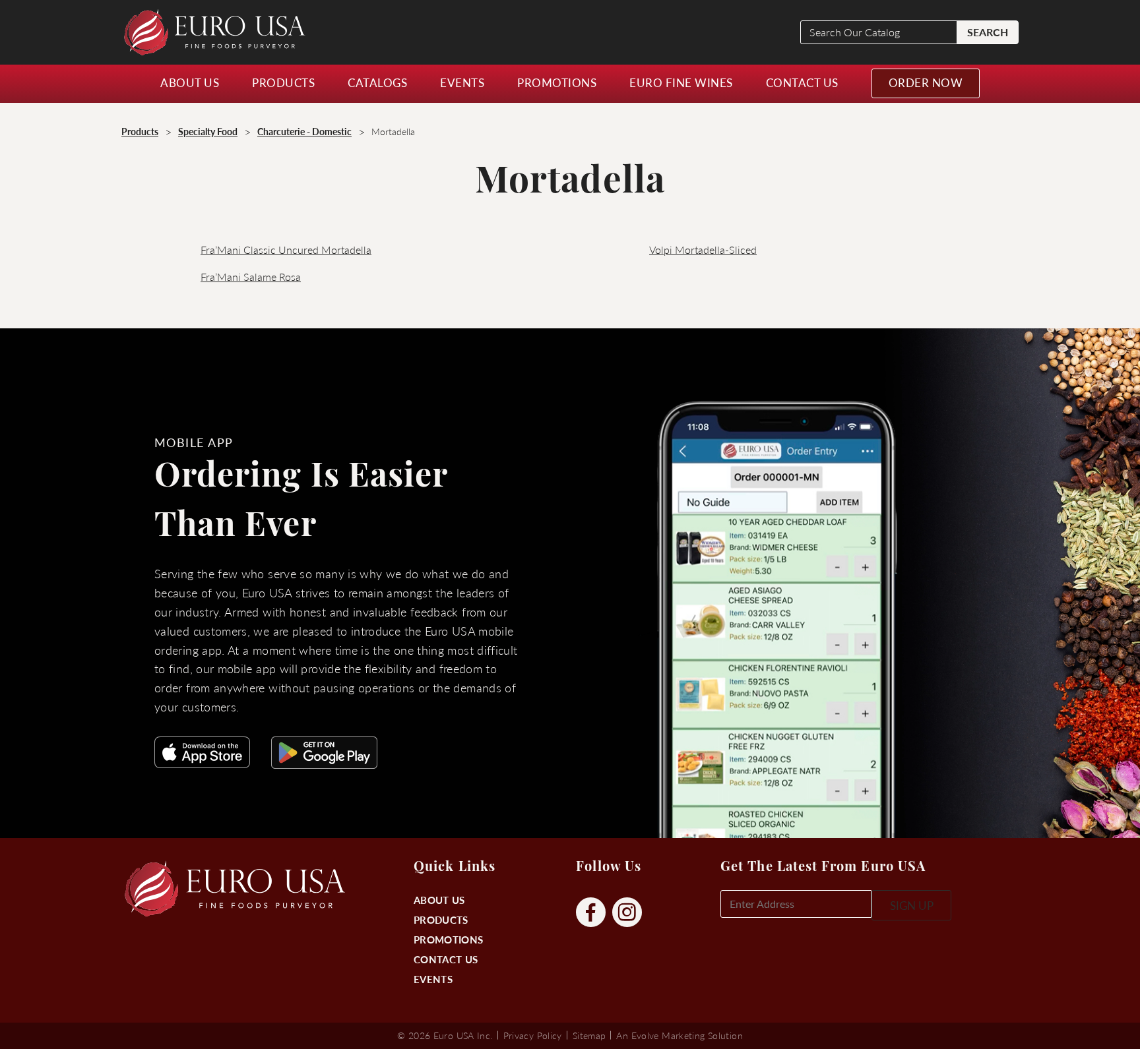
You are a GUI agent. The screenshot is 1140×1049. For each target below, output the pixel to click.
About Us (439, 900)
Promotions (448, 939)
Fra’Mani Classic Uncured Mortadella (286, 249)
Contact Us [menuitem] (802, 82)
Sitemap (589, 1035)
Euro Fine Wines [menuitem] (681, 82)
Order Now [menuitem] (926, 82)
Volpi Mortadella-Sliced (703, 249)
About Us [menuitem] (189, 82)
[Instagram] (627, 913)
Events (433, 979)
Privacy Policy (532, 1035)
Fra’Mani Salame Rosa (251, 276)
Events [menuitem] (462, 82)
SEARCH (987, 32)
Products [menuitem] (283, 82)
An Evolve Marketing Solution (679, 1035)
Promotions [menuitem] (556, 82)
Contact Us (446, 959)
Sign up (912, 905)
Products (441, 919)
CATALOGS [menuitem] (377, 82)
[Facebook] (591, 913)
